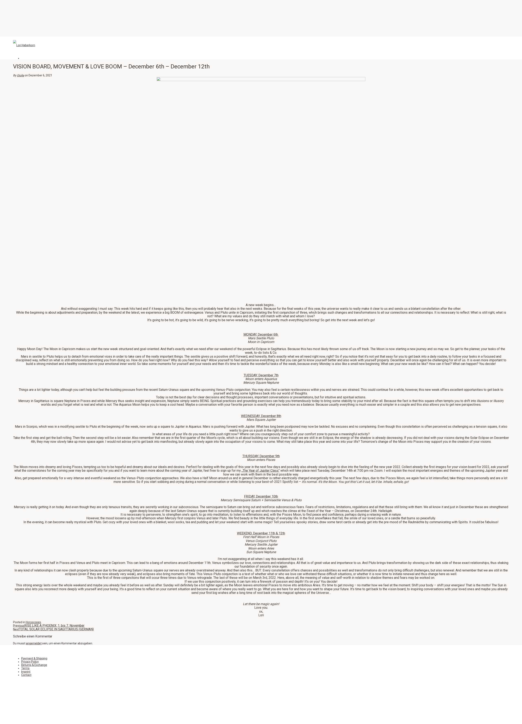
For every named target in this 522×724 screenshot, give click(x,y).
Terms (25, 668)
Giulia (20, 75)
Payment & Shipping (34, 658)
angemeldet (34, 643)
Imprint (25, 671)
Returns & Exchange (34, 665)
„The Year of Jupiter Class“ (261, 470)
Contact (26, 675)
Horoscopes (33, 622)
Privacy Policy (30, 661)
